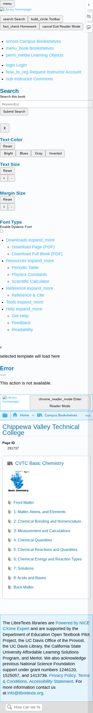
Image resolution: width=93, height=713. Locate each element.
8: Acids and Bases (30, 578)
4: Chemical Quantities (33, 540)
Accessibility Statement (51, 681)
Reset (7, 146)
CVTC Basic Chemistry (39, 463)
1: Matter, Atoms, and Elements (40, 512)
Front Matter (24, 503)
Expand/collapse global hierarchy (8, 416)
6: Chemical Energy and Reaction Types (48, 559)
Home (24, 415)
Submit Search (14, 111)
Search (9, 707)
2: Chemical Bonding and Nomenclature (47, 521)
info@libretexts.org (24, 693)
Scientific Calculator (30, 281)
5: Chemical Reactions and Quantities (46, 550)
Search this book (12, 96)
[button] (21, 322)
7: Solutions (24, 568)
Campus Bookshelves (61, 415)
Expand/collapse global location (88, 414)
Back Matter (24, 587)
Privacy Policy (62, 675)
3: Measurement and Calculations (42, 531)
